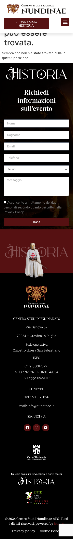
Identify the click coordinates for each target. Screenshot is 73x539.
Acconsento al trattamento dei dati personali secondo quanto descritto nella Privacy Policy (33, 207)
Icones (59, 523)
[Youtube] (45, 427)
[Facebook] (27, 427)
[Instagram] (36, 427)
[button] (65, 22)
